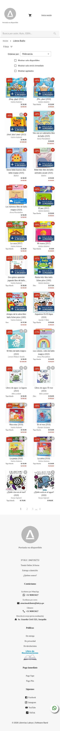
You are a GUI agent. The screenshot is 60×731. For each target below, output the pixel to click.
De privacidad (30, 641)
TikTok (32, 713)
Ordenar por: (13, 54)
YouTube (32, 707)
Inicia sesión (46, 15)
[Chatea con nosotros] (54, 708)
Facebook (32, 697)
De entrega (30, 636)
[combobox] (25, 33)
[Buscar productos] (54, 33)
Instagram (32, 702)
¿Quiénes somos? (30, 575)
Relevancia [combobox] (27, 54)
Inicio (5, 41)
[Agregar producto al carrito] (25, 79)
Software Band (41, 723)
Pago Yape (30, 676)
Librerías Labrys (26, 723)
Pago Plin (30, 681)
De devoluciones (30, 646)
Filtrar (6, 47)
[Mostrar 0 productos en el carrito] (30, 15)
